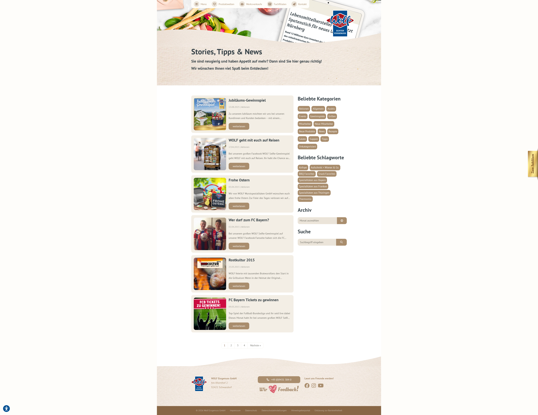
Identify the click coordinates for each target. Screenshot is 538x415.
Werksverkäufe (254, 4)
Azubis (331, 108)
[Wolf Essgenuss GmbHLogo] (340, 23)
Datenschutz (251, 410)
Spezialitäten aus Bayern (312, 180)
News (322, 131)
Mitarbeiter (305, 123)
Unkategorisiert (307, 146)
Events (302, 116)
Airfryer (303, 167)
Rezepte (333, 131)
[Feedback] (279, 388)
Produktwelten (226, 4)
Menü (204, 4)
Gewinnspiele (317, 116)
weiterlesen (239, 126)
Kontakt (302, 4)
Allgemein (318, 108)
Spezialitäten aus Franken (313, 186)
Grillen (332, 116)
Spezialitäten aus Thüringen (314, 192)
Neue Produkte (307, 131)
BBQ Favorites (306, 173)
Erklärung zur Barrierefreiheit (328, 410)
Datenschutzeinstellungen (274, 410)
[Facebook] (306, 386)
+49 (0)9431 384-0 (280, 379)
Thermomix (305, 199)
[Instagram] (313, 386)
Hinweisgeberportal (300, 410)
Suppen (314, 139)
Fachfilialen (280, 4)
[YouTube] (321, 386)
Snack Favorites (326, 173)
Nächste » (255, 345)
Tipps (325, 139)
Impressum (235, 410)
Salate (302, 139)
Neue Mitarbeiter (324, 123)
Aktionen (304, 108)
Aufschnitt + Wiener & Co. (325, 167)
